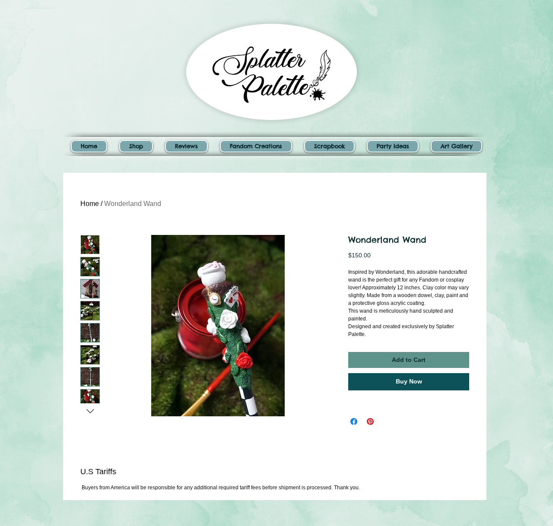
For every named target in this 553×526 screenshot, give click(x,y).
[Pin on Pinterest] (370, 421)
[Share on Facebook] (354, 421)
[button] (136, 146)
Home (89, 203)
